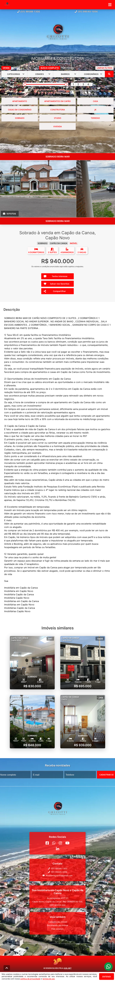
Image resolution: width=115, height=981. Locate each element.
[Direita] (112, 189)
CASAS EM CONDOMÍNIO (19, 109)
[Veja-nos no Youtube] (67, 843)
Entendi (106, 976)
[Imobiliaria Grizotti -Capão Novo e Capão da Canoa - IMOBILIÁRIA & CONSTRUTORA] (57, 35)
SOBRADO (19, 118)
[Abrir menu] (110, 5)
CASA (95, 101)
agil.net (68, 968)
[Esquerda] (3, 189)
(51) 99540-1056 (88, 11)
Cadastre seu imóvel (57, 922)
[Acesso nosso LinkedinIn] (57, 849)
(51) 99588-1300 (30, 11)
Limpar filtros (104, 68)
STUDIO (57, 118)
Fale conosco (57, 929)
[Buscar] (109, 74)
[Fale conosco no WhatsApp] (53, 843)
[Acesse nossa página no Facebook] (47, 843)
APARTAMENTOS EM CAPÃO (57, 101)
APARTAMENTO (19, 101)
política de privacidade (30, 978)
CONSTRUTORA (57, 109)
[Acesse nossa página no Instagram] (60, 843)
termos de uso (48, 978)
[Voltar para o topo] (7, 968)
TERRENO (95, 118)
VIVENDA (57, 126)
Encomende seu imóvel (57, 925)
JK (95, 109)
